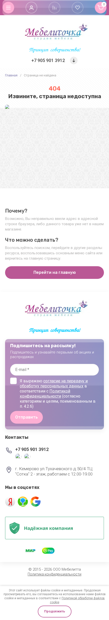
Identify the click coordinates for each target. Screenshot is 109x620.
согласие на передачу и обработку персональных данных (54, 383)
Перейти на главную (54, 272)
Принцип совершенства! (54, 50)
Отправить (26, 417)
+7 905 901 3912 (48, 60)
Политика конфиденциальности (54, 574)
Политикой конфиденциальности (45, 394)
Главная (11, 75)
